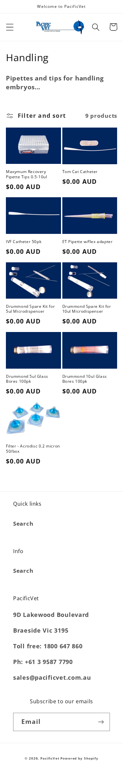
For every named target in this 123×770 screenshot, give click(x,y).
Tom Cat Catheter (80, 171)
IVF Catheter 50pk (23, 241)
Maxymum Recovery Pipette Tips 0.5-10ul (26, 174)
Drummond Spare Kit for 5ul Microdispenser (30, 309)
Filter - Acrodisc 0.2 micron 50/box (33, 449)
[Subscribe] (101, 722)
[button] (10, 27)
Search (23, 523)
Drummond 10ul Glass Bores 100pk (84, 379)
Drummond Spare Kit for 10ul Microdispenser (86, 309)
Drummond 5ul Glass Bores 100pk (27, 379)
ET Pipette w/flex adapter (87, 241)
